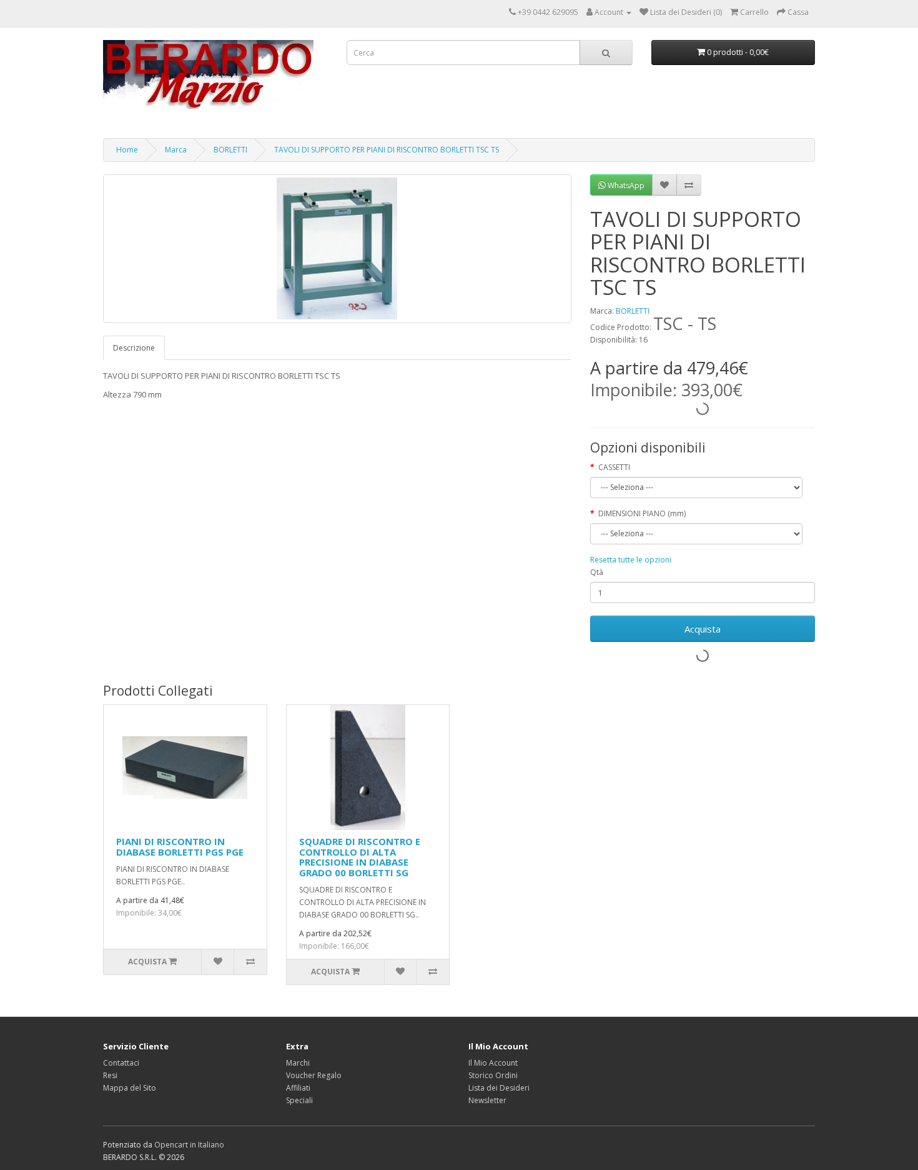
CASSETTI (614, 467)
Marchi (298, 1063)
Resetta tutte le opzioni (630, 559)
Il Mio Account (493, 1063)
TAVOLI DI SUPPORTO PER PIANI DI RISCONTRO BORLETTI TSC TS (386, 149)
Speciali (299, 1100)
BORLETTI (230, 149)
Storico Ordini (493, 1075)
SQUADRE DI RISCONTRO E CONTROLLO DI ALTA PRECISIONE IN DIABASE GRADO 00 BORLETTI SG (359, 857)
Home (127, 149)
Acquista (702, 628)
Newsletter (487, 1100)
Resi (110, 1075)
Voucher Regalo (314, 1075)
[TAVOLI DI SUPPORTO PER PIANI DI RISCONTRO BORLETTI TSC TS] (337, 248)
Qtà (596, 572)
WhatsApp (625, 185)
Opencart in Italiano (189, 1144)
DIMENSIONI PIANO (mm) (642, 513)
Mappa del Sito (129, 1087)
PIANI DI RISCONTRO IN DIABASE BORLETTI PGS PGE (180, 846)
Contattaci (121, 1063)
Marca (176, 149)
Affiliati (298, 1087)
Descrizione (134, 347)
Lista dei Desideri (499, 1087)
